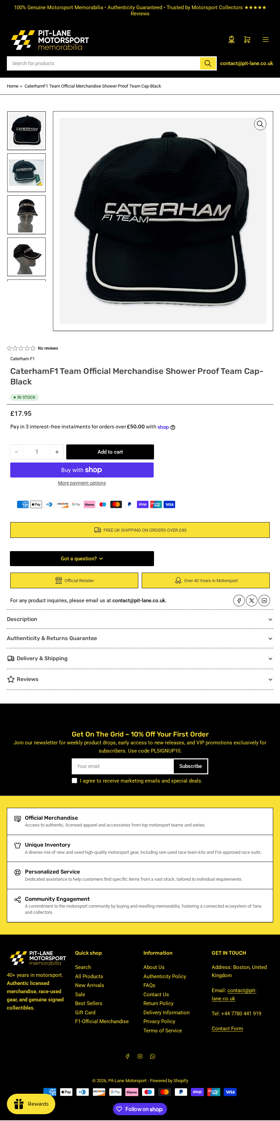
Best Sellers (88, 1003)
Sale (80, 994)
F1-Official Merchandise (102, 1021)
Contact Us (156, 994)
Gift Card (85, 1013)
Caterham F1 (22, 358)
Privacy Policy (159, 1021)
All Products (89, 976)
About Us (154, 967)
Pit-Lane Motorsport (127, 1080)
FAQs (149, 985)
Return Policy (158, 1003)
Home (12, 86)
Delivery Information (166, 1013)
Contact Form (227, 1029)
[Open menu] (265, 39)
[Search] (207, 63)
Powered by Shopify (169, 1080)
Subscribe (190, 766)
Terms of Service (162, 1031)
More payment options (82, 483)
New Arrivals (89, 985)
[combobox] (112, 63)
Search (83, 967)
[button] (21, 348)
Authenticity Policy (164, 976)
